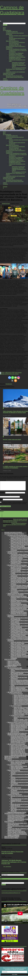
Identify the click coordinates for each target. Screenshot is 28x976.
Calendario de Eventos (9, 73)
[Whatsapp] (12, 377)
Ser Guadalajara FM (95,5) (19, 67)
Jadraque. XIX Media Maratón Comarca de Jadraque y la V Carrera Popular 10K (13, 862)
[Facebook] (9, 377)
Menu (2, 530)
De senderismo (7, 30)
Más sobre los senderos (12, 41)
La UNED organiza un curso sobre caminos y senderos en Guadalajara (15, 467)
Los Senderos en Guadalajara (17, 42)
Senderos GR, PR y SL (15, 45)
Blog (4, 29)
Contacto (5, 80)
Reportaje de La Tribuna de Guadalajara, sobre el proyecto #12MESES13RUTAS (17, 57)
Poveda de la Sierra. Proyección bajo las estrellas (12, 852)
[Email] (15, 377)
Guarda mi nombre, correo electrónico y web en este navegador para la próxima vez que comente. (13, 503)
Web (1, 499)
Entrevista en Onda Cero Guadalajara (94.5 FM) (18, 63)
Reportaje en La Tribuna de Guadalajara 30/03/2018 (16, 53)
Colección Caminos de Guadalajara (15, 71)
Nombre (2, 492)
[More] (15, 380)
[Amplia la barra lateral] (0, 509)
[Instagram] (18, 377)
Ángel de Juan (6, 203)
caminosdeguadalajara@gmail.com (10, 892)
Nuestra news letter (8, 74)
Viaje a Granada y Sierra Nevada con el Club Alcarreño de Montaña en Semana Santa (15, 412)
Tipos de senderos (14, 43)
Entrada (5, 186)
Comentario (3, 480)
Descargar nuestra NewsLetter (14, 76)
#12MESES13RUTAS (12, 31)
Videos (5, 78)
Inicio (4, 27)
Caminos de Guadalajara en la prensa (16, 49)
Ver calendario (7, 866)
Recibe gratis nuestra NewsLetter (15, 77)
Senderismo (9, 384)
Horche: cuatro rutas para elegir (12, 439)
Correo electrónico (5, 495)
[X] (12, 380)
